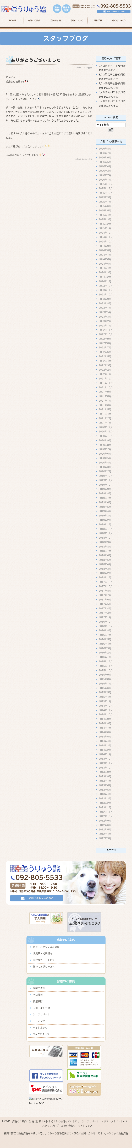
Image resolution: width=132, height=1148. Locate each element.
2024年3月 (105, 272)
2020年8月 (105, 445)
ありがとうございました (36, 60)
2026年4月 (105, 166)
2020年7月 (105, 449)
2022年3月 (105, 365)
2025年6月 (105, 206)
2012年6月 (105, 825)
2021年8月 (105, 396)
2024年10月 (106, 241)
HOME (12, 20)
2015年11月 (106, 666)
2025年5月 (105, 210)
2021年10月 (106, 387)
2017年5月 (105, 604)
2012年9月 (105, 820)
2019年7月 (105, 498)
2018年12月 (106, 529)
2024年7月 (105, 255)
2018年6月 (105, 555)
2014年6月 (105, 732)
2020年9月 (105, 440)
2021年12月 (106, 378)
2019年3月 (105, 515)
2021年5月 (105, 409)
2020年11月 (106, 431)
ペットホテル (40, 1027)
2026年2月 (105, 175)
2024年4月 (105, 268)
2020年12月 (106, 427)
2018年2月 (105, 573)
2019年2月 (105, 520)
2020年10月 (106, 436)
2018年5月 (105, 560)
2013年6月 (105, 785)
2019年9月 (105, 489)
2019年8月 (105, 493)
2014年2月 (105, 750)
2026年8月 (105, 148)
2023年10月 (106, 294)
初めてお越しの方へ (44, 966)
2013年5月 (105, 789)
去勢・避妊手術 (41, 1008)
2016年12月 (106, 622)
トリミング (39, 1021)
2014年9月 (105, 719)
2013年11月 (106, 763)
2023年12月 (106, 285)
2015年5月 (105, 692)
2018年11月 (106, 533)
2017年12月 (106, 582)
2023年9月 (105, 299)
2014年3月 (105, 745)
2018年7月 (105, 551)
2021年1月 (105, 422)
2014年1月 (105, 754)
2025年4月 (105, 215)
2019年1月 (105, 524)
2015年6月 (105, 688)
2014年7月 (105, 728)
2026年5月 (105, 162)
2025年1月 (105, 228)
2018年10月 (106, 538)
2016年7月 (105, 635)
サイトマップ (85, 1126)
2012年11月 (106, 812)
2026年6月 (105, 157)
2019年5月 (105, 506)
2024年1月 (105, 281)
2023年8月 (105, 303)
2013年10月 (106, 767)
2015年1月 (105, 701)
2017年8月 (105, 591)
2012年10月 (106, 816)
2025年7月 (105, 201)
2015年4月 (105, 697)
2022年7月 (105, 347)
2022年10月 (106, 334)
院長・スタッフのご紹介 (46, 947)
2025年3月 (105, 219)
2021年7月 (105, 400)
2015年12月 (106, 661)
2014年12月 (106, 705)
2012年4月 (105, 834)
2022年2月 (105, 369)
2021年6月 (105, 405)
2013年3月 (105, 798)
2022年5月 (105, 356)
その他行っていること (68, 1121)
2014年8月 (105, 723)
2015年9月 (105, 675)
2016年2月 (105, 652)
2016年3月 (105, 648)
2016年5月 (105, 639)
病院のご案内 (19, 1121)
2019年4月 (105, 511)
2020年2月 (105, 471)
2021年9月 (105, 392)
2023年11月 (106, 290)
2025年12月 (106, 184)
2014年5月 (105, 736)
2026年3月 (105, 171)
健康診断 (38, 1001)
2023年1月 (105, 325)
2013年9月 (105, 772)
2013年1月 (105, 807)
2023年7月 (105, 308)
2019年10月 (106, 484)
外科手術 (48, 1121)
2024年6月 (105, 259)
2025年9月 (105, 197)
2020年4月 (105, 462)
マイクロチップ (41, 1034)
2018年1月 (105, 577)
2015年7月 (105, 683)
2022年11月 (106, 330)
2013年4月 (105, 794)
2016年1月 (105, 657)
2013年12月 (106, 759)
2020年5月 (105, 458)
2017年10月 (106, 586)
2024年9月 (105, 246)
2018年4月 (105, 564)
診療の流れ (39, 988)
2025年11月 (106, 188)
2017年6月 (105, 599)
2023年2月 (105, 321)
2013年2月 (105, 803)
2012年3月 (105, 838)
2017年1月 (105, 617)
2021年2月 (105, 418)
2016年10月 (106, 626)
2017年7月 (105, 595)
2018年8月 (105, 546)
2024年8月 (105, 250)
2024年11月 (106, 237)
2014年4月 (105, 741)
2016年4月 (105, 644)
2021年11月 (106, 383)
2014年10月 (106, 714)
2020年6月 (105, 454)
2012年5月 (105, 829)
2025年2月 (105, 224)
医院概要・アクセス (43, 960)
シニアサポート (41, 1014)
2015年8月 (105, 679)
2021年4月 (105, 414)
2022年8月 (105, 343)
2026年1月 (105, 179)
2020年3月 (105, 467)
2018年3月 (105, 568)
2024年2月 (105, 277)
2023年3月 (105, 317)
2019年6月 (105, 502)
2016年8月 (105, 630)
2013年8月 (105, 776)
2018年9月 (105, 542)
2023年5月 (105, 312)
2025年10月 (106, 193)
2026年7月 (105, 153)
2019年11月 (106, 480)
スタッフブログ (50, 1126)
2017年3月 (105, 613)
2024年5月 (105, 263)
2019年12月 (106, 476)
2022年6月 (105, 352)
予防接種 (38, 995)
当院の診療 (55, 20)
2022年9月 (105, 339)
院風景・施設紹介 (42, 953)
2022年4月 (105, 361)
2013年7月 (105, 781)
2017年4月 (105, 608)
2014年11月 (106, 710)
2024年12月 (106, 232)
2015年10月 (106, 670)
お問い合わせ (68, 1126)
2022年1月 (105, 374)
